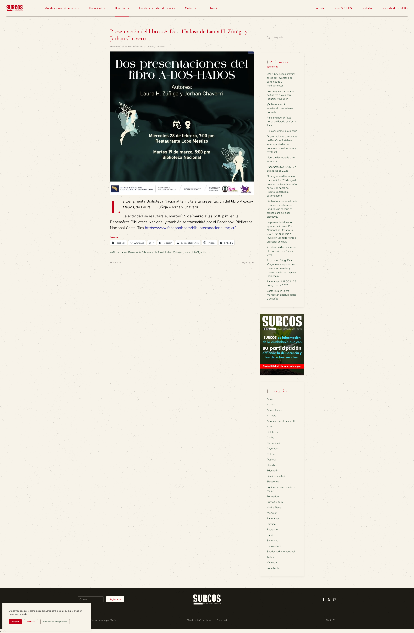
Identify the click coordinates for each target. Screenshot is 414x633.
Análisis (271, 415)
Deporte (271, 459)
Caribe (270, 437)
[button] (34, 8)
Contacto (366, 8)
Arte (269, 426)
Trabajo (214, 8)
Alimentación (274, 410)
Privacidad (222, 620)
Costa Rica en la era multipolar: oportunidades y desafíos (281, 294)
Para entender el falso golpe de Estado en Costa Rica (281, 121)
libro (205, 252)
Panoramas (273, 518)
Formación (273, 496)
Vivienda (272, 562)
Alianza (271, 404)
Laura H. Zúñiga (193, 252)
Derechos (160, 46)
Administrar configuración (55, 621)
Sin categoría (274, 546)
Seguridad (272, 540)
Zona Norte (273, 568)
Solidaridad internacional (281, 551)
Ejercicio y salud (276, 476)
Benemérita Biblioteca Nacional (146, 252)
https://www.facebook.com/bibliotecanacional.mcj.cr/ (190, 227)
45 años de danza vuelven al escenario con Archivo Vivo (281, 251)
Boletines (272, 432)
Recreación (273, 529)
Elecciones (273, 481)
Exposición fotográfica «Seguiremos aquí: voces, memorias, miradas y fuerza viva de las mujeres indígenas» (281, 268)
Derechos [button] (120, 8)
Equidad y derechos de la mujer (157, 8)
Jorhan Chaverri (173, 252)
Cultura (150, 46)
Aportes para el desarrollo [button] (60, 8)
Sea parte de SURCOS (394, 8)
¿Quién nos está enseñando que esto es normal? (280, 108)
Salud (270, 535)
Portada (319, 8)
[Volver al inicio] (14, 8)
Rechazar (31, 621)
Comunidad (273, 443)
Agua (270, 399)
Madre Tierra (192, 8)
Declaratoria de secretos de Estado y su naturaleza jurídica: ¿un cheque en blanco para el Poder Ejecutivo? (282, 209)
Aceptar (15, 621)
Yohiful (113, 620)
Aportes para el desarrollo (281, 421)
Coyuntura (272, 448)
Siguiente (246, 262)
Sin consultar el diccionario (282, 131)
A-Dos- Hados (118, 252)
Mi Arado (272, 513)
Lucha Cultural (275, 502)
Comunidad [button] (95, 8)
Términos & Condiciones (199, 620)
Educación (272, 470)
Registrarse (115, 599)
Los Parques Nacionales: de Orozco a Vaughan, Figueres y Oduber (281, 95)
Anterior (117, 262)
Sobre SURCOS (342, 8)
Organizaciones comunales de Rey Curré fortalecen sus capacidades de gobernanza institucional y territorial (282, 144)
